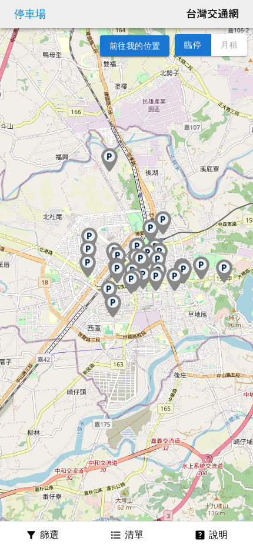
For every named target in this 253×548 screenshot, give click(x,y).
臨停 (192, 44)
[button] (131, 282)
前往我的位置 (134, 46)
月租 (229, 44)
